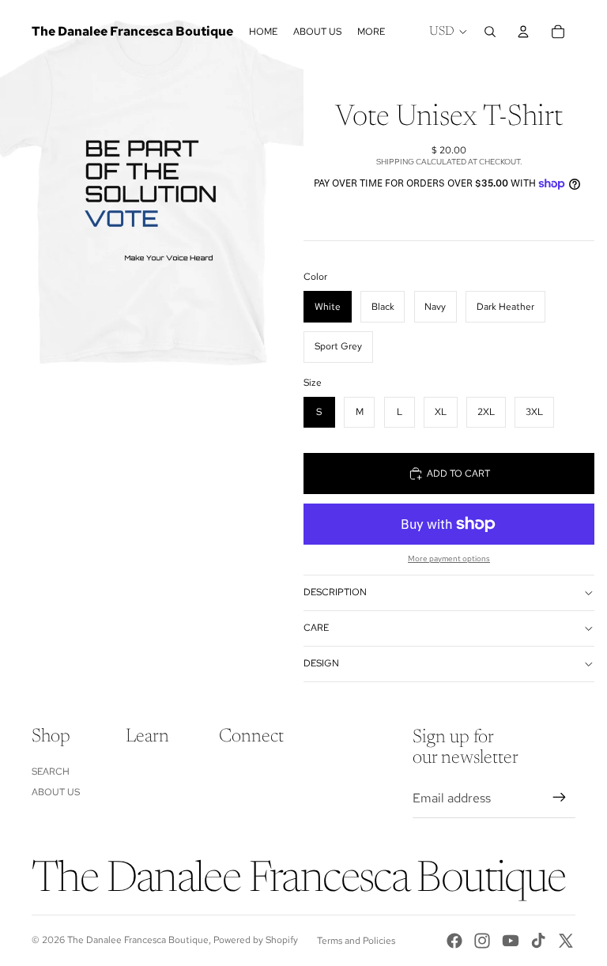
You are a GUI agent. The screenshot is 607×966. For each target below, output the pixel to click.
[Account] (523, 31)
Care (316, 627)
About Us (56, 792)
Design (321, 663)
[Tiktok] (538, 940)
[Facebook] (454, 940)
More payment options (449, 558)
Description (335, 592)
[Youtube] (510, 940)
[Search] (490, 31)
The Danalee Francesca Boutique (138, 940)
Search (51, 771)
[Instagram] (482, 940)
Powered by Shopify (255, 940)
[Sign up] (559, 797)
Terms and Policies (356, 940)
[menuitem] (371, 32)
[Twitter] (565, 940)
